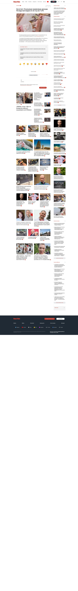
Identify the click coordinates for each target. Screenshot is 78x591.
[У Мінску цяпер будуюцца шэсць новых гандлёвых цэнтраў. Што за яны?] (45, 235)
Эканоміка (30, 1)
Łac (48, 6)
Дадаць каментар (43, 87)
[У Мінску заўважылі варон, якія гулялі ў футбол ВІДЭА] (21, 235)
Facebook (55, 327)
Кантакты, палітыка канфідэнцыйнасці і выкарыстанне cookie (57, 332)
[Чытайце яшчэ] (46, 47)
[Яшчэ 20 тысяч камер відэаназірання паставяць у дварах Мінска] (45, 165)
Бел (58, 1)
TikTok (30, 327)
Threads (61, 327)
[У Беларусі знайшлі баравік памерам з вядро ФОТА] (21, 131)
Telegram (18, 327)
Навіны (23, 1)
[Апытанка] (64, 307)
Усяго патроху (40, 1)
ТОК (36, 327)
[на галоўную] (16, 1)
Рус (50, 6)
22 (50, 136)
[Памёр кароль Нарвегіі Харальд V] (59, 113)
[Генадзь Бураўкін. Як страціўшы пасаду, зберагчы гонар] (59, 137)
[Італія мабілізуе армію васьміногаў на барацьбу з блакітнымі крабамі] (59, 149)
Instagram (41, 327)
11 (43, 240)
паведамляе (38, 36)
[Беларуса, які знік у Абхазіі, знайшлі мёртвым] (33, 200)
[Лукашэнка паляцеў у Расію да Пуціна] (33, 235)
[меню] (64, 1)
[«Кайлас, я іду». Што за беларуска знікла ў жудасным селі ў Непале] (24, 101)
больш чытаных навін (59, 258)
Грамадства (34, 1)
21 (35, 238)
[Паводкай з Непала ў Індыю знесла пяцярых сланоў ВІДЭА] (59, 212)
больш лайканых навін (59, 302)
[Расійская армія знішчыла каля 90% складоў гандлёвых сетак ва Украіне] (33, 131)
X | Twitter (48, 327)
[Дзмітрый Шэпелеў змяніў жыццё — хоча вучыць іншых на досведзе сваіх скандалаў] (21, 200)
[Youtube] (48, 1)
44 (50, 259)
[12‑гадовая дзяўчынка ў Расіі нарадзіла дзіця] (24, 147)
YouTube (24, 327)
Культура (44, 1)
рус (61, 1)
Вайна (26, 1)
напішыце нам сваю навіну (49, 318)
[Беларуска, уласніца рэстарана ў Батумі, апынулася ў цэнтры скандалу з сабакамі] (21, 165)
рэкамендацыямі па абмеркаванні (25, 85)
